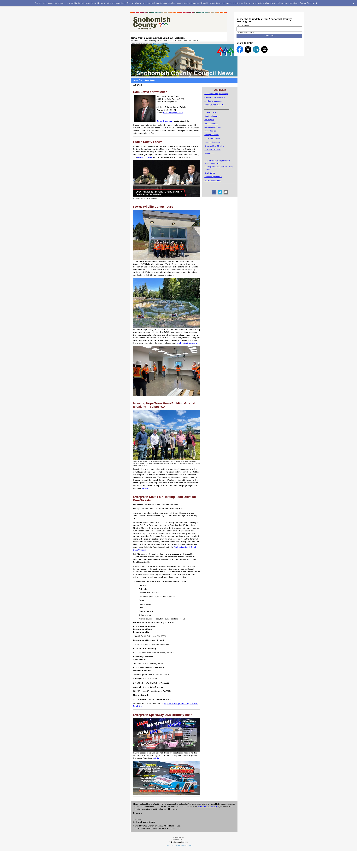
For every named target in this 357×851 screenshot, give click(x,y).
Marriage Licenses (211, 135)
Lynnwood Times (144, 157)
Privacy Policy (170, 845)
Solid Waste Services (212, 150)
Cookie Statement (308, 3)
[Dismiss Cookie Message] (353, 3)
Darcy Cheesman (164, 121)
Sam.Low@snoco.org (207, 806)
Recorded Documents (212, 142)
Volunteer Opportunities (213, 177)
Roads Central (209, 173)
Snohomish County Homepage (216, 94)
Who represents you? (212, 181)
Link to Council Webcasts (214, 105)
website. (145, 488)
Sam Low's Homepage (213, 101)
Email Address (243, 25)
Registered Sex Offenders (214, 146)
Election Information (211, 116)
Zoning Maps (209, 153)
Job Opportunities (211, 124)
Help (190, 845)
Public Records (210, 131)
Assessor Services (211, 112)
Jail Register (209, 120)
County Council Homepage (214, 97)
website (156, 758)
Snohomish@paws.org (187, 343)
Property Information (212, 138)
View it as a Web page (160, 43)
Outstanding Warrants (212, 127)
